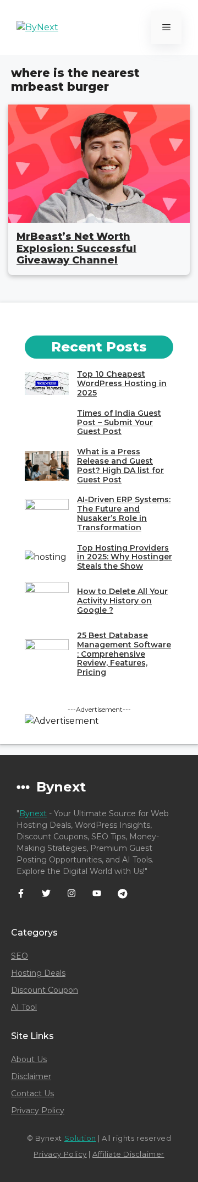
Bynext (33, 813)
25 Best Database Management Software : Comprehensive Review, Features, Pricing (124, 653)
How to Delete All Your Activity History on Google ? (122, 600)
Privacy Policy (37, 1110)
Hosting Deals (38, 973)
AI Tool (24, 1007)
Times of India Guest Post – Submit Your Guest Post (119, 422)
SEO (19, 956)
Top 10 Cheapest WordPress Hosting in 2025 (122, 383)
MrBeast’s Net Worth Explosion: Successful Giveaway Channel (76, 248)
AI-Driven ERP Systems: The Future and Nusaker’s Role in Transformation (123, 513)
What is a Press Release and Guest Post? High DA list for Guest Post (120, 465)
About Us (29, 1059)
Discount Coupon (44, 990)
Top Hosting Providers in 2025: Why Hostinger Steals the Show (124, 557)
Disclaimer (31, 1076)
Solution (80, 1138)
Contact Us (32, 1093)
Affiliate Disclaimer (128, 1154)
